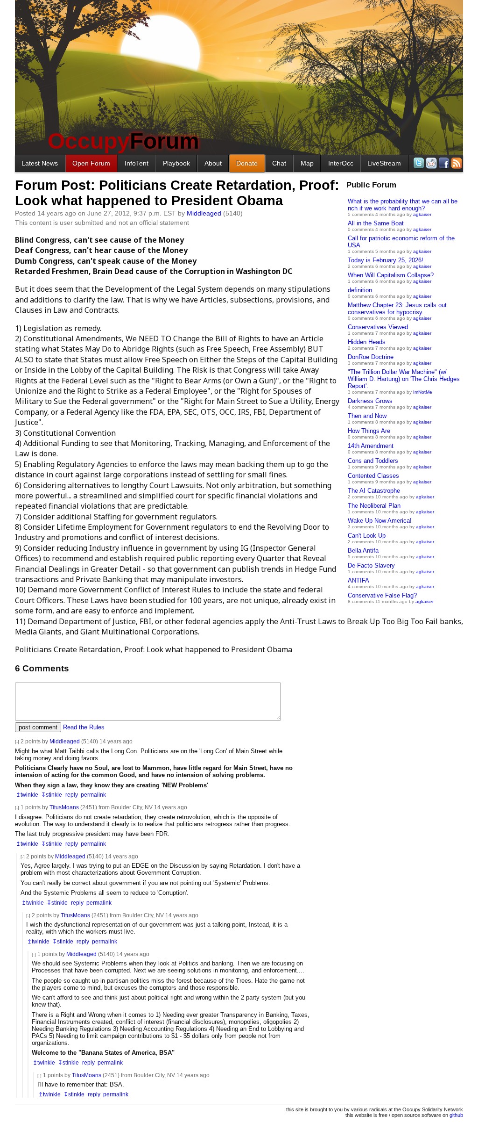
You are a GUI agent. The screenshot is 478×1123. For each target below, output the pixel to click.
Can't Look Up (367, 535)
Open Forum (91, 163)
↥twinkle (27, 795)
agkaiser (422, 214)
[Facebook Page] (443, 163)
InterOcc (340, 163)
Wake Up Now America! (380, 520)
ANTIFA (358, 580)
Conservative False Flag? (382, 595)
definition (360, 290)
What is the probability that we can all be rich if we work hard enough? (402, 205)
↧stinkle (51, 795)
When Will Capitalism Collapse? (391, 275)
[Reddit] (430, 163)
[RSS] (456, 163)
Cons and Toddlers (373, 460)
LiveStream (384, 163)
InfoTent (136, 163)
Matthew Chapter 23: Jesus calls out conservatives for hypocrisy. (397, 309)
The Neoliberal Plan (374, 505)
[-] (17, 741)
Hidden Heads (367, 342)
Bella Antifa (363, 550)
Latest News (39, 163)
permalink (93, 795)
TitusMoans (64, 807)
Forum (123, 141)
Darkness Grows (370, 400)
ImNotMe (422, 392)
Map (307, 163)
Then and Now (367, 415)
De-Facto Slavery (371, 565)
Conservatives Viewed (378, 327)
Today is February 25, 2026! (385, 260)
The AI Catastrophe (374, 490)
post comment (38, 727)
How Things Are (369, 430)
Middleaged (204, 213)
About (213, 163)
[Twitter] (418, 163)
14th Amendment (371, 445)
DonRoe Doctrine (371, 356)
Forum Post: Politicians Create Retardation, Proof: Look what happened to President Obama (177, 193)
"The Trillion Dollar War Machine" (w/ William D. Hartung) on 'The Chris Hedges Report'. (404, 378)
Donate (247, 163)
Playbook (176, 163)
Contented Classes (373, 475)
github (456, 1115)
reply (71, 795)
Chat (279, 163)
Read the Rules (84, 727)
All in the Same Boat (376, 223)
